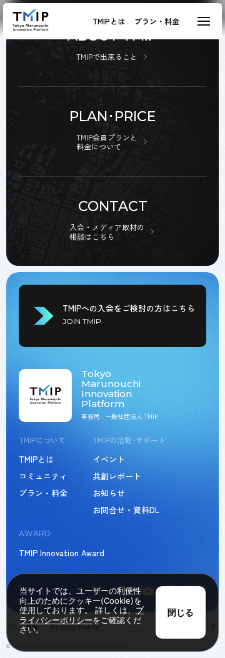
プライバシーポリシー (81, 615)
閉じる (181, 612)
